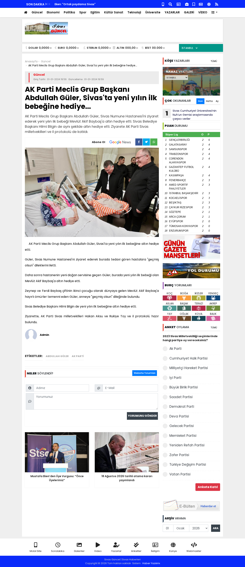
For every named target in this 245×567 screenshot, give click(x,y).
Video (98, 551)
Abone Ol (98, 142)
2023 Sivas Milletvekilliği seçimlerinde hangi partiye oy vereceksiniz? (190, 338)
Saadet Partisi (181, 397)
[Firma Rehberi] (186, 4)
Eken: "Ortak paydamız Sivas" (75, 4)
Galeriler (79, 551)
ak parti (78, 356)
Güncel (37, 12)
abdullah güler (57, 356)
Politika (69, 12)
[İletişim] (178, 4)
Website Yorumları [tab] (144, 373)
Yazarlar (116, 551)
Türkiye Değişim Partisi (187, 464)
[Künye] (208, 4)
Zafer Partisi (179, 455)
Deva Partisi (179, 416)
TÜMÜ (214, 61)
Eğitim (95, 12)
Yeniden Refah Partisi (186, 445)
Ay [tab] (217, 101)
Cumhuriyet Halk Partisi (188, 358)
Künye (173, 551)
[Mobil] (163, 4)
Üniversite (152, 12)
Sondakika (57, 551)
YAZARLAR (172, 12)
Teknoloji (134, 12)
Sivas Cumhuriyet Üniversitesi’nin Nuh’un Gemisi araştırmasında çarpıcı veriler (191, 115)
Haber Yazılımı (151, 563)
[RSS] (216, 4)
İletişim (155, 551)
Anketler (136, 551)
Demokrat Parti (181, 406)
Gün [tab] (200, 101)
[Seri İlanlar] (193, 4)
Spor (82, 12)
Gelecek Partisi (181, 426)
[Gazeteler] (201, 4)
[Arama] (170, 4)
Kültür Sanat (113, 12)
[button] (214, 12)
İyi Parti (175, 377)
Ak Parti (175, 348)
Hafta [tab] (209, 101)
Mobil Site (36, 551)
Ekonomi (53, 12)
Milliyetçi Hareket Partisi (188, 368)
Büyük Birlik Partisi (183, 387)
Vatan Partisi (179, 474)
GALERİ (189, 12)
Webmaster (193, 551)
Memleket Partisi (182, 435)
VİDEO (202, 12)
